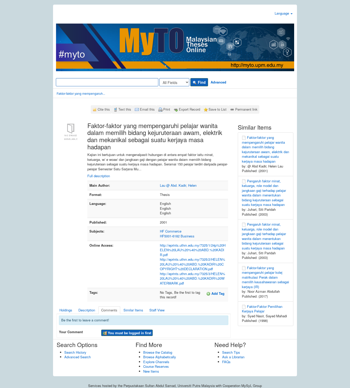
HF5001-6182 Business (177, 236)
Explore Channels (156, 361)
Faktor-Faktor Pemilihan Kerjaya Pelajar (262, 309)
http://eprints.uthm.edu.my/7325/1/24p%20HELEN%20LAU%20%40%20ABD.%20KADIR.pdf (192, 250)
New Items (151, 371)
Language (282, 13)
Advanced (218, 82)
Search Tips (231, 352)
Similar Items (133, 310)
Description (86, 310)
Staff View (156, 310)
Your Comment (71, 332)
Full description (98, 175)
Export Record (189, 109)
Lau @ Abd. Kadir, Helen (178, 185)
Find (201, 82)
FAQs (226, 361)
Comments (109, 310)
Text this (124, 109)
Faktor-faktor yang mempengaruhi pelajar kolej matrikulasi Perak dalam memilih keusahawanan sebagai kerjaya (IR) (265, 277)
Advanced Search (77, 356)
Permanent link (246, 109)
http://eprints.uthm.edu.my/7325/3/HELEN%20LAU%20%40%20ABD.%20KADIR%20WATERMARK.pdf (192, 278)
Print (166, 109)
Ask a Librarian (233, 356)
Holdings (65, 310)
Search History (75, 352)
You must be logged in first (129, 332)
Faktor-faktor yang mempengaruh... (81, 93)
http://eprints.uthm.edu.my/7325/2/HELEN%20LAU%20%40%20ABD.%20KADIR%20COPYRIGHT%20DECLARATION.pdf (192, 264)
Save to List (218, 109)
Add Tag (217, 293)
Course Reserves (156, 366)
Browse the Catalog (157, 352)
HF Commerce (170, 231)
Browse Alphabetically (159, 356)
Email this (147, 109)
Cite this (104, 109)
